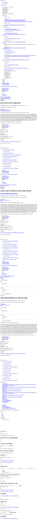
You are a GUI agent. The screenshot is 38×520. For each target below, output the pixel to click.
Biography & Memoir (19, 20)
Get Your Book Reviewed (18, 55)
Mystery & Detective (20, 19)
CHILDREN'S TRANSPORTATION (18, 232)
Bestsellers (6, 24)
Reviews (3, 94)
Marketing (13, 52)
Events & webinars (26, 59)
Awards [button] (3, 35)
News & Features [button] (5, 25)
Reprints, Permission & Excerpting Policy (6, 402)
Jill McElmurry (13, 195)
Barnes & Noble (5, 98)
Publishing (10, 52)
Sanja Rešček (16, 161)
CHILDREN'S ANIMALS (4, 141)
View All (5, 18)
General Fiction (6, 29)
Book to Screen (6, 34)
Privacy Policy (4, 398)
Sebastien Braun (14, 105)
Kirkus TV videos (30, 387)
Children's (30, 21)
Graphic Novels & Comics (18, 21)
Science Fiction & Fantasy (8, 20)
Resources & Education (8, 50)
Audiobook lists (13, 24)
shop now (2, 97)
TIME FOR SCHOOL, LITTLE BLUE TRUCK (10, 257)
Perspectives (9, 33)
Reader (3, 470)
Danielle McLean (4, 105)
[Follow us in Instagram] (2, 415)
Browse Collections (7, 64)
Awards (12, 33)
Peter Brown (3, 300)
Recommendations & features (19, 59)
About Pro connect (18, 68)
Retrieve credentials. (10, 462)
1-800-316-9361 (6, 495)
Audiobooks (6, 19)
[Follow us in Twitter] (2, 414)
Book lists (9, 24)
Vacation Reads (22, 24)
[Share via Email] (5, 90)
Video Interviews (15, 34)
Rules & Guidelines (21, 41)
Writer (3, 471)
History (24, 20)
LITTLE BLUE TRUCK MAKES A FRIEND (9, 251)
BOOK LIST (5, 86)
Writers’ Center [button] (4, 391)
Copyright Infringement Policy (7, 400)
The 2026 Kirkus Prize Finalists (12, 86)
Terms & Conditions (5, 399)
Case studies (12, 59)
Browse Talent (12, 68)
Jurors (19, 38)
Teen (13, 29)
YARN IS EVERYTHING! (6, 365)
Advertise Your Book (15, 56)
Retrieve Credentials (13, 512)
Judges (25, 41)
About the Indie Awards (8, 41)
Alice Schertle (3, 195)
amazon (1, 98)
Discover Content (7, 68)
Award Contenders (15, 41)
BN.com (9, 98)
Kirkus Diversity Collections (6, 395)
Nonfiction (14, 20)
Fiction (9, 19)
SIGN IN (5, 2)
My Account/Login (21, 395)
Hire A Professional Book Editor (9, 55)
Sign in (20, 485)
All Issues (14, 47)
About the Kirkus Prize (14, 38)
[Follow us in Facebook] (2, 413)
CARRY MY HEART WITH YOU (8, 153)
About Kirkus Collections (14, 64)
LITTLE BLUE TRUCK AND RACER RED (9, 244)
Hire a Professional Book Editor (7, 392)
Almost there (2, 455)
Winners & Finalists (7, 38)
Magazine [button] (3, 42)
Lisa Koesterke (16, 168)
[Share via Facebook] (5, 125)
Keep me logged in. (3, 486)
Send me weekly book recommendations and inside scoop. (9, 475)
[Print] (3, 91)
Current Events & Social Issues (9, 21)
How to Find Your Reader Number (13, 507)
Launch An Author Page (24, 68)
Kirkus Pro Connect (14, 395)
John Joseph (14, 259)
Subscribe (24, 47)
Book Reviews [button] (4, 15)
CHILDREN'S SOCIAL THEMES (15, 141)
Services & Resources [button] (5, 48)
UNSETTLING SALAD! (6, 371)
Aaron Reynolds (6, 366)
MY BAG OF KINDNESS (6, 166)
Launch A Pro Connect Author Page (23, 56)
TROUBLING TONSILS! (6, 378)
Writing (5, 52)
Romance (24, 19)
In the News (11, 34)
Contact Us (4, 404)
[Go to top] (2, 417)
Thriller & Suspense (13, 19)
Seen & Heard (15, 33)
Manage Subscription (19, 47)
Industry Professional (5, 472)
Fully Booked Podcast (21, 34)
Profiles (5, 33)
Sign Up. (10, 514)
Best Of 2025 (18, 24)
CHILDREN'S (4, 95)
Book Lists (7, 387)
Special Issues (11, 47)
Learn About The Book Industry (9, 393)
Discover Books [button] (4, 383)
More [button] (3, 60)
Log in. (10, 457)
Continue (11, 445)
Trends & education (7, 59)
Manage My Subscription (14, 390)
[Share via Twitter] (5, 89)
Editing (8, 52)
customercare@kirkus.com (14, 495)
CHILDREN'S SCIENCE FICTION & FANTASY (17, 353)
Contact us (4, 397)
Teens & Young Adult (25, 21)
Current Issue (6, 47)
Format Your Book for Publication (28, 55)
